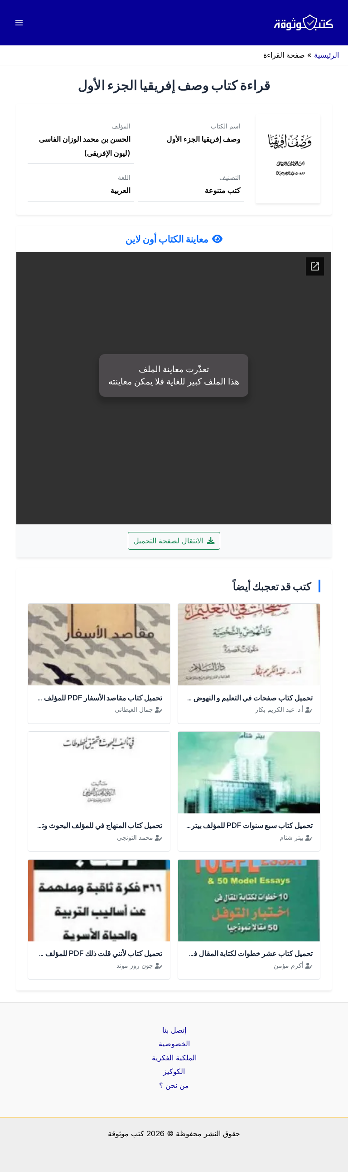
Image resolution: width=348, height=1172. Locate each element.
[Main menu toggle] (19, 23)
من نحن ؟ (174, 1085)
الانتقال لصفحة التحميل (169, 540)
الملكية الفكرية (174, 1057)
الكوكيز (174, 1071)
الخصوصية (174, 1043)
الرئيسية (326, 54)
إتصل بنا (174, 1029)
